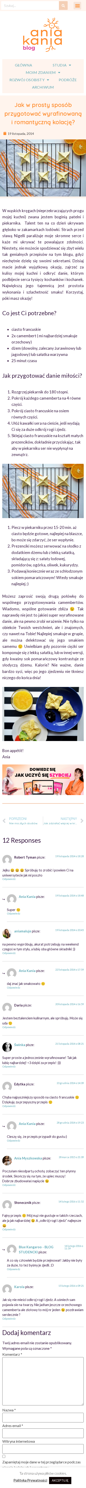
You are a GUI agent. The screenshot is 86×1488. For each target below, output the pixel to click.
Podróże (68, 80)
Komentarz (12, 1354)
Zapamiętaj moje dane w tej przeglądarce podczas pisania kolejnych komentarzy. (41, 1465)
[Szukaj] (63, 5)
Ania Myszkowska (28, 1158)
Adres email (12, 1425)
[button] (77, 5)
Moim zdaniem (41, 72)
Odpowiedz (9, 878)
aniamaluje (22, 931)
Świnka (19, 1045)
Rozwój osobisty (26, 80)
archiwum (43, 87)
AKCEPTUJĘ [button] (60, 1480)
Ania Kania (27, 897)
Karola (19, 1287)
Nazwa (9, 1410)
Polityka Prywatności (30, 1480)
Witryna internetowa (18, 1441)
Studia (60, 65)
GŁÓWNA (23, 65)
